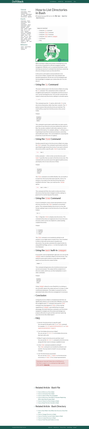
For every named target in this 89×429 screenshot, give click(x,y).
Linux (22, 29)
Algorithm (30, 16)
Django (28, 26)
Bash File (64, 16)
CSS (29, 34)
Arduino (25, 38)
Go (27, 36)
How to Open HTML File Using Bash (48, 395)
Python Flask (23, 26)
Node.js (22, 37)
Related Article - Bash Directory (51, 406)
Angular (22, 34)
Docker (27, 27)
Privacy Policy (63, 427)
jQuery (22, 32)
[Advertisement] (5, 23)
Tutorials (53, 1)
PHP (22, 36)
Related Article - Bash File (48, 387)
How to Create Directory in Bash (47, 418)
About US (50, 427)
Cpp (29, 29)
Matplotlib (25, 15)
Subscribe (46, 365)
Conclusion (42, 38)
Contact (74, 427)
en (74, 1)
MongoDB (23, 40)
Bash (59, 16)
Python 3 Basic (24, 11)
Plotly (22, 28)
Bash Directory (40, 18)
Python (28, 20)
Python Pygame (28, 32)
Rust (30, 37)
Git (21, 15)
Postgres (27, 40)
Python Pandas (24, 24)
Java (24, 36)
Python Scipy (23, 20)
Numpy (29, 24)
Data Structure (24, 16)
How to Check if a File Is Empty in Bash (48, 401)
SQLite (22, 41)
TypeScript (29, 33)
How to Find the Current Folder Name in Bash (50, 416)
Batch (29, 22)
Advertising (69, 427)
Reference (68, 1)
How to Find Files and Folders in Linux (48, 419)
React (26, 34)
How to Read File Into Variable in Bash (48, 403)
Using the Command (45, 30)
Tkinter (29, 11)
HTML (22, 31)
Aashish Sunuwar (41, 16)
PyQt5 (29, 15)
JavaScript (23, 14)
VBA (27, 41)
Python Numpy (29, 14)
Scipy (26, 48)
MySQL (29, 38)
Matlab (30, 28)
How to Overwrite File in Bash (46, 393)
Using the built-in (48, 36)
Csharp (26, 37)
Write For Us (56, 427)
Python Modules (24, 12)
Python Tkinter (24, 22)
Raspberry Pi (23, 42)
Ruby (22, 38)
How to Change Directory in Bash (47, 414)
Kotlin (30, 36)
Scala (30, 41)
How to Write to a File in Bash (46, 392)
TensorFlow (23, 33)
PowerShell (23, 23)
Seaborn (25, 28)
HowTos (60, 1)
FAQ (40, 40)
